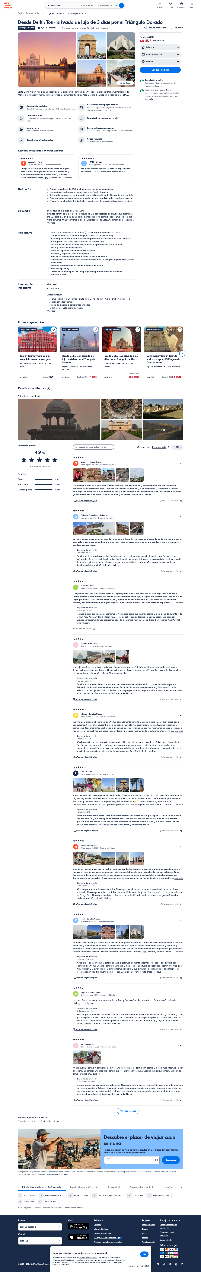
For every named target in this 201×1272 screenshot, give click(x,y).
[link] (37, 353)
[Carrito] (170, 4)
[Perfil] (192, 4)
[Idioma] (181, 4)
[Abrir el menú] (180, 463)
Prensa (145, 1238)
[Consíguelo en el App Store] (78, 1237)
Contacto (97, 1224)
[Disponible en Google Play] (78, 1226)
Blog (144, 1233)
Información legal (101, 1229)
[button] (46, 27)
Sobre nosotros (148, 1224)
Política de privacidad (102, 1233)
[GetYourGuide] (8, 5)
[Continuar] (182, 354)
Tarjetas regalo (148, 1242)
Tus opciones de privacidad (105, 1238)
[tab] (42, 1187)
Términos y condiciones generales (108, 1242)
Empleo (145, 1229)
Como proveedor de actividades (168, 1226)
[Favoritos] (159, 4)
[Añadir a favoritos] (53, 329)
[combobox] (161, 447)
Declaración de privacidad (57, 1174)
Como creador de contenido (167, 1234)
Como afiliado (166, 1240)
